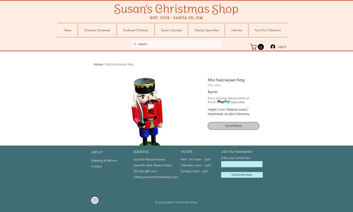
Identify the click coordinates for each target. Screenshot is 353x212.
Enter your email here (235, 158)
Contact (96, 166)
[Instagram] (94, 200)
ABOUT (97, 152)
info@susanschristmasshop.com (156, 177)
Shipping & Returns (104, 160)
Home (98, 64)
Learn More (238, 101)
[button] (257, 47)
